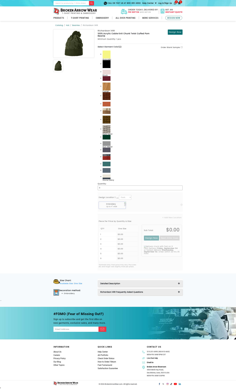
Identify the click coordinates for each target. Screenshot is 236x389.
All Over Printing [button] (126, 17)
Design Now (173, 17)
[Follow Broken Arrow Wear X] (163, 384)
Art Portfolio (103, 355)
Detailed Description (110, 283)
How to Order (103, 362)
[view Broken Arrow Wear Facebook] (159, 384)
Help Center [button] (148, 3)
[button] (175, 3)
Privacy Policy (59, 358)
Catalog (59, 25)
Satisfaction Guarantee (108, 368)
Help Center (103, 352)
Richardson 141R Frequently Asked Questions (121, 292)
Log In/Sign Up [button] (165, 3)
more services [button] (150, 17)
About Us (57, 352)
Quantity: (102, 184)
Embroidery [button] (102, 17)
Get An (174, 11)
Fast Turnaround (105, 365)
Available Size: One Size (71, 283)
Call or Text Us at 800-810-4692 (124, 3)
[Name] (102, 329)
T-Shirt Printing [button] (80, 17)
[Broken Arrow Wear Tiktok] (171, 384)
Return (113, 362)
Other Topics (58, 365)
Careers (56, 355)
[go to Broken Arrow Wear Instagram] (168, 384)
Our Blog (57, 362)
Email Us (150, 362)
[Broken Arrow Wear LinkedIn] (180, 384)
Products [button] (58, 17)
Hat (67, 25)
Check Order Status (106, 358)
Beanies (76, 25)
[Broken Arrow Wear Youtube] (175, 384)
